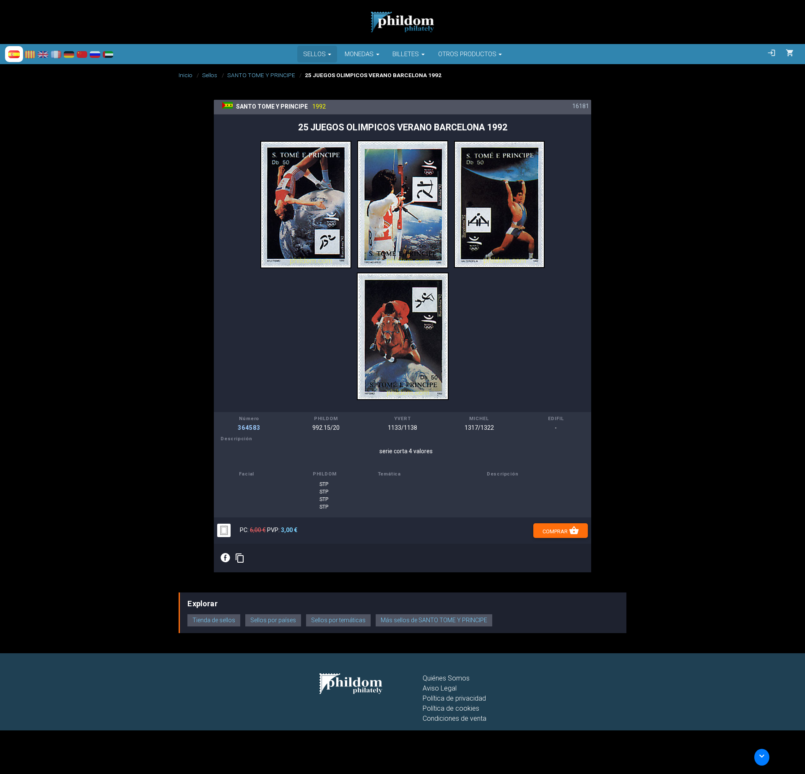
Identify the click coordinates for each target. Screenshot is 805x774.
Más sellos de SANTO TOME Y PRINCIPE (434, 620)
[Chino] (82, 54)
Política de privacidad (454, 698)
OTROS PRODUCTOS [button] (467, 54)
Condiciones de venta (454, 718)
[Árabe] (108, 54)
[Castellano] (14, 54)
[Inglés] (43, 54)
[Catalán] (30, 54)
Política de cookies (451, 708)
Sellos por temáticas (338, 620)
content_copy (240, 558)
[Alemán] (69, 54)
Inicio (185, 75)
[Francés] (56, 54)
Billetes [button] (405, 54)
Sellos (209, 75)
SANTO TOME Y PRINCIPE (261, 75)
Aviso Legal (440, 688)
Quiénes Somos (446, 678)
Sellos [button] (314, 54)
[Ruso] (95, 54)
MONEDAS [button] (359, 54)
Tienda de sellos (213, 620)
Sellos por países (273, 620)
